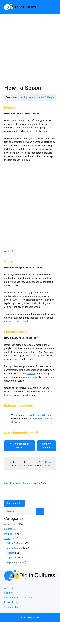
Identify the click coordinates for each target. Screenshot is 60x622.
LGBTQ (10, 552)
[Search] (40, 511)
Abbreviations (11, 524)
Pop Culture (13, 557)
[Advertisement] (30, 45)
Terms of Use (11, 607)
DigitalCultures (12, 483)
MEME (11, 251)
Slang (7, 538)
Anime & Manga (15, 543)
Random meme (46, 445)
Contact (8, 592)
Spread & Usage (45, 97)
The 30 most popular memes (19, 445)
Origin (32, 97)
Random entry (14, 503)
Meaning (23, 97)
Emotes (8, 528)
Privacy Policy (11, 602)
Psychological (14, 562)
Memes (26, 483)
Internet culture (15, 548)
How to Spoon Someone (40, 415)
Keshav (28, 465)
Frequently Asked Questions (19, 597)
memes (31, 373)
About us (9, 588)
